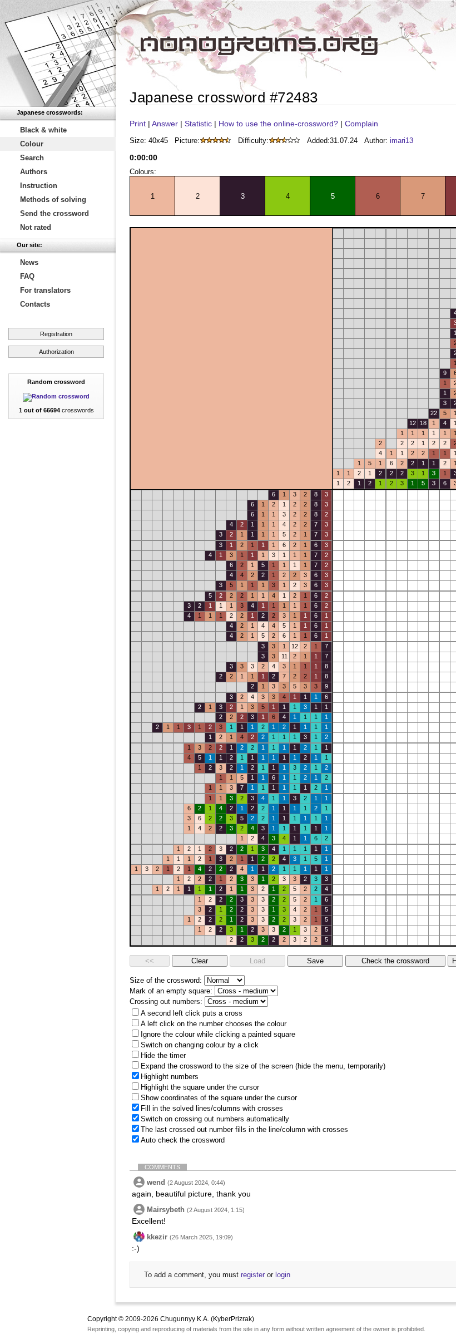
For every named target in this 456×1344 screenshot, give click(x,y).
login (282, 1275)
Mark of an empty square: (171, 991)
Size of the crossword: (166, 980)
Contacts (35, 304)
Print (138, 123)
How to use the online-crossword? (278, 123)
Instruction (38, 185)
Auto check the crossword (183, 1140)
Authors (33, 172)
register (253, 1275)
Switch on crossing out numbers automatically (215, 1119)
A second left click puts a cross (191, 1013)
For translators (45, 290)
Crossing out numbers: (166, 1001)
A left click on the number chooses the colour (213, 1024)
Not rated (35, 227)
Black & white (43, 130)
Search (32, 158)
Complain (361, 123)
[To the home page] (58, 53)
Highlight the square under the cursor (200, 1087)
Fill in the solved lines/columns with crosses (212, 1108)
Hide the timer (163, 1055)
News (29, 262)
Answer (165, 123)
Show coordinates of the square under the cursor (219, 1098)
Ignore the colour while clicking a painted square (218, 1034)
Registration (56, 334)
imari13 (401, 140)
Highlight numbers (170, 1076)
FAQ (27, 276)
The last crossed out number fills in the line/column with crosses (244, 1129)
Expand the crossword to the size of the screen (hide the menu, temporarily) (263, 1066)
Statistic (198, 123)
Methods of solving (53, 199)
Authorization (56, 351)
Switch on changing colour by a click (200, 1045)
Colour (31, 144)
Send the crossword (54, 213)
